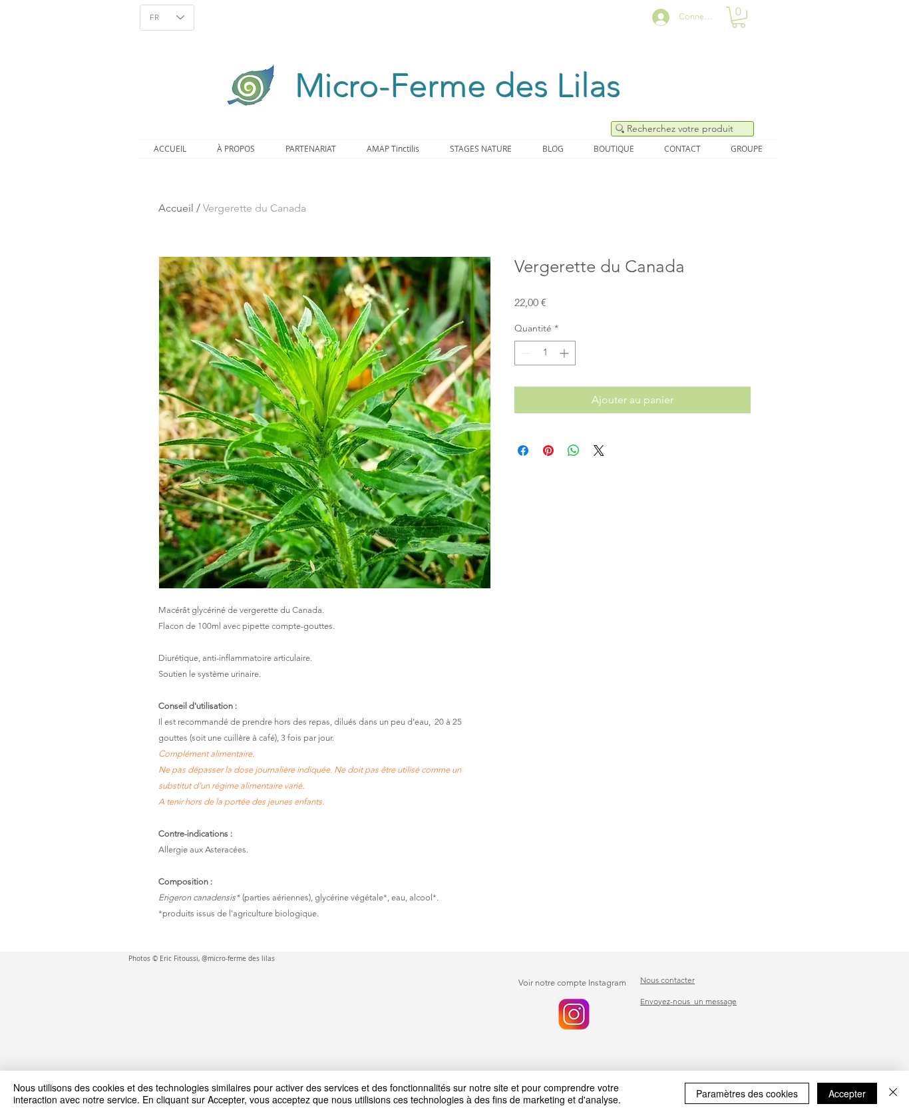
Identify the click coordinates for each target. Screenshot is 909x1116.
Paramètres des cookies (747, 1093)
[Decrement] (524, 353)
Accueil (176, 208)
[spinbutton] (545, 353)
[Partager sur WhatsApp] (574, 451)
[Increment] (565, 353)
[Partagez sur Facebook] (523, 451)
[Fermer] (893, 1093)
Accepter (847, 1093)
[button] (738, 17)
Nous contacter (667, 980)
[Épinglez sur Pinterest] (548, 451)
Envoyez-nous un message (688, 1001)
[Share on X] (599, 451)
